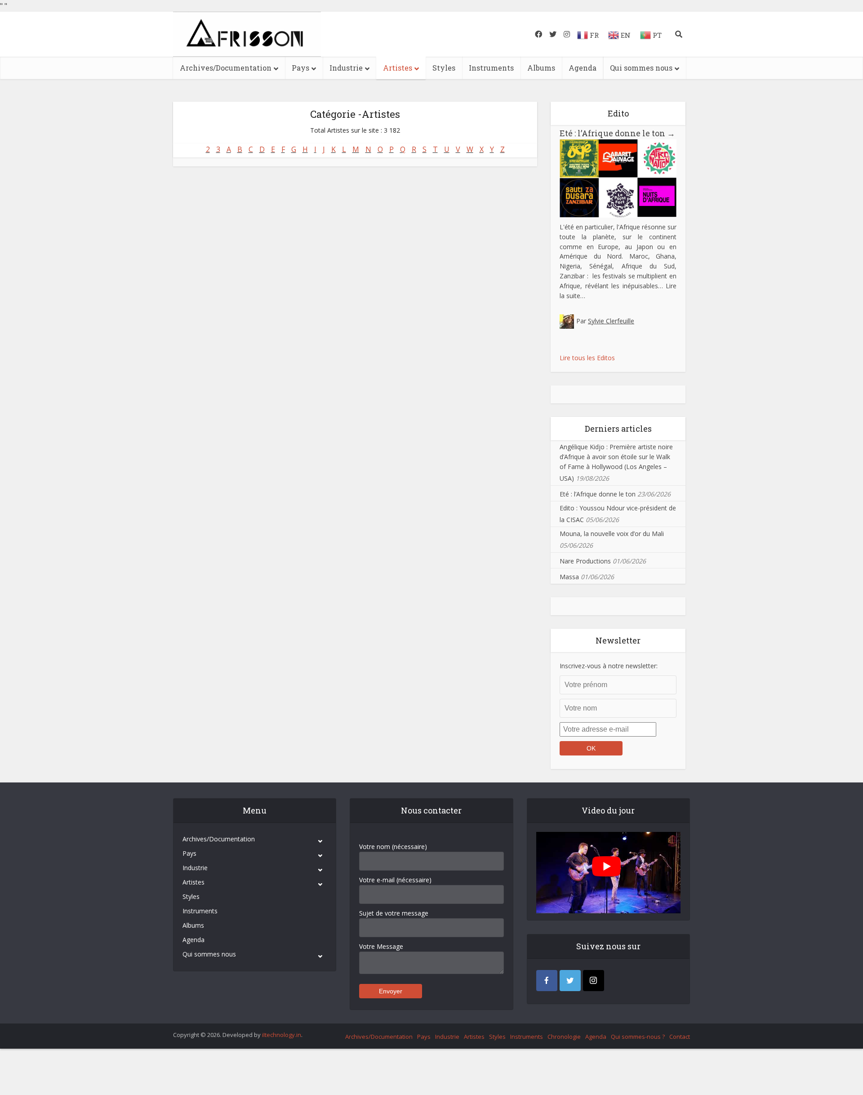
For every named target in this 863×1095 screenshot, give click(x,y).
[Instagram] (593, 980)
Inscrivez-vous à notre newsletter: (609, 665)
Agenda (582, 67)
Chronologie (564, 1036)
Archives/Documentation (225, 67)
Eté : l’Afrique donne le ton (617, 133)
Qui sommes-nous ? (638, 1036)
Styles (443, 67)
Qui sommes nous (641, 67)
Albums (541, 67)
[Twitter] (570, 980)
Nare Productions (585, 561)
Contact (679, 1036)
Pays (300, 67)
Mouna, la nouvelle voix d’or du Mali (612, 533)
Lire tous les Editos (587, 357)
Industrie (346, 67)
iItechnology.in (281, 1035)
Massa (569, 576)
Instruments (491, 67)
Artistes (397, 67)
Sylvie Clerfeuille (611, 321)
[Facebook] (546, 980)
